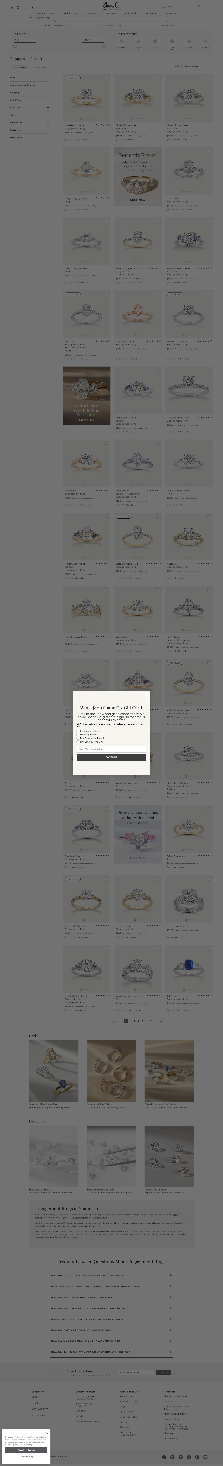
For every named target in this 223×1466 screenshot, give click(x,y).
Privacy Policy (26, 1445)
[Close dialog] (147, 694)
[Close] (47, 1433)
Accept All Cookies (26, 1450)
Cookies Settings (26, 1456)
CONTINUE (111, 757)
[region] (26, 1446)
